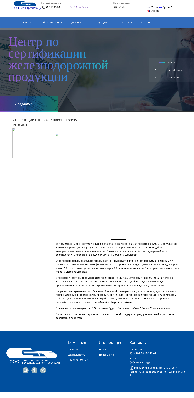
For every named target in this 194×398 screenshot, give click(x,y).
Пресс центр (106, 354)
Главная (27, 22)
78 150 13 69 (53, 7)
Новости (127, 22)
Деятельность (80, 22)
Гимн (85, 7)
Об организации (51, 22)
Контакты (147, 22)
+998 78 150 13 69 (145, 353)
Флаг (78, 7)
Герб (72, 7)
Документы (105, 22)
